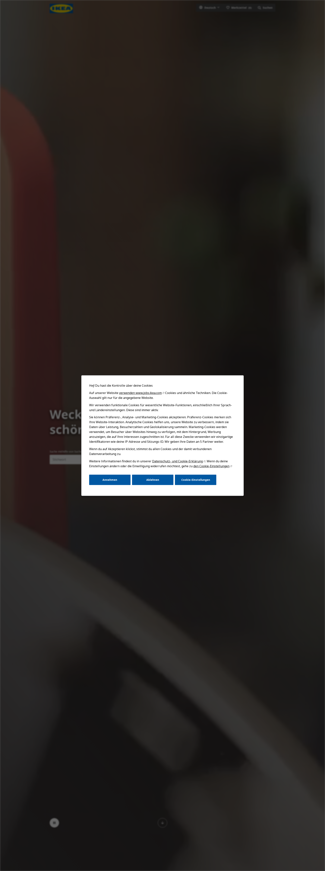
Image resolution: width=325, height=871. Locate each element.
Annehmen (110, 479)
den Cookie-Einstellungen (211, 466)
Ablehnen (152, 479)
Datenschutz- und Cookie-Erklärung (177, 461)
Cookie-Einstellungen (195, 479)
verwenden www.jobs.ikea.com (140, 393)
